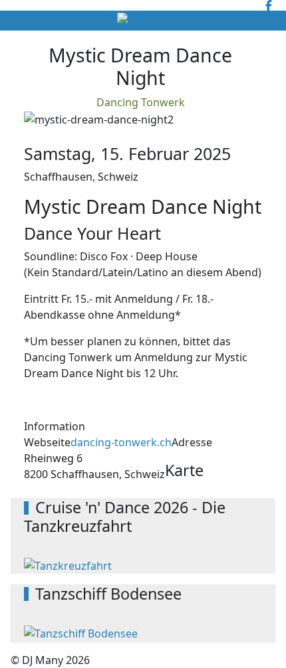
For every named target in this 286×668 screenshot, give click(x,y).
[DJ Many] (143, 21)
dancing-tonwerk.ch (121, 442)
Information (54, 426)
